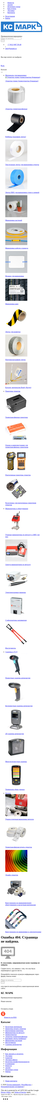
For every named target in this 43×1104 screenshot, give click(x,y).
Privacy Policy (6, 1092)
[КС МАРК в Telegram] (7, 1005)
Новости (10, 3)
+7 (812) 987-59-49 (14, 45)
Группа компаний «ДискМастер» (19, 1085)
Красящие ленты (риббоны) (15, 1038)
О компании (10, 1064)
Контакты (11, 12)
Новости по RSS (10, 1017)
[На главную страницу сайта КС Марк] (2, 68)
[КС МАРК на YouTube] (5, 1005)
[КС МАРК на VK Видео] (2, 1005)
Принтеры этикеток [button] (12, 391)
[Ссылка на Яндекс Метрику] (6, 1100)
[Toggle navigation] (2, 72)
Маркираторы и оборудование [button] (16, 509)
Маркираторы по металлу (15, 1033)
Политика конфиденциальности (17, 1062)
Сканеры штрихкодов (13, 1044)
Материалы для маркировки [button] (15, 75)
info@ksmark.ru (11, 48)
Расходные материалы (13, 1027)
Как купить (11, 9)
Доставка (10, 11)
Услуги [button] (8, 793)
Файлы (8, 1072)
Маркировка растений (13, 1040)
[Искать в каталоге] (3, 41)
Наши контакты (11, 1081)
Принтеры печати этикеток (15, 1029)
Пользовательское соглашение (12, 1087)
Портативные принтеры (14, 1031)
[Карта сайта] (26, 1087)
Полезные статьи (13, 7)
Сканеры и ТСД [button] (11, 652)
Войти (7, 18)
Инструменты (10, 1042)
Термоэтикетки (11, 1035)
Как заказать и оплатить (14, 1054)
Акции (10, 5)
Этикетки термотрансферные (16, 1037)
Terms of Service (20, 1092)
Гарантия (8, 1058)
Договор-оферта (11, 1060)
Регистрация (10, 16)
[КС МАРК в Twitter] (10, 1005)
